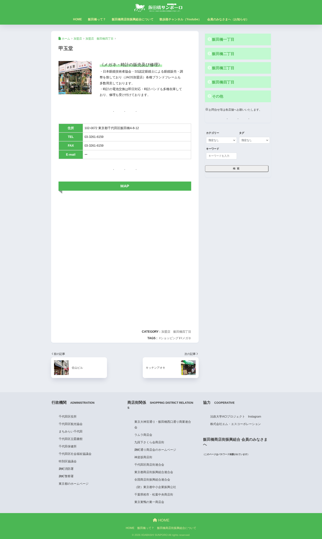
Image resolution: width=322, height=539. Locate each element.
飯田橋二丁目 (223, 54)
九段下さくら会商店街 (149, 442)
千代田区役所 (68, 416)
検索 (237, 168)
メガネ (186, 338)
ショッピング (170, 338)
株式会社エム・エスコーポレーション (235, 424)
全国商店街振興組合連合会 (152, 479)
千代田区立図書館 (71, 438)
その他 (217, 96)
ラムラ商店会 (143, 434)
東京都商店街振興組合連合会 (153, 472)
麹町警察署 (66, 476)
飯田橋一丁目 (223, 39)
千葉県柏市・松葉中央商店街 (153, 494)
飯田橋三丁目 (223, 68)
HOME (77, 19)
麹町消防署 (66, 468)
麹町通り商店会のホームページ (155, 449)
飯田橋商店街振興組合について (133, 19)
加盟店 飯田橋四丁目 (176, 331)
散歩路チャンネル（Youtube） (180, 19)
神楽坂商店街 (143, 457)
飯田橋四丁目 (223, 82)
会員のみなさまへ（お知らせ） (228, 19)
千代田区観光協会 (71, 424)
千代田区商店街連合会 (149, 464)
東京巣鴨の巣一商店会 (149, 502)
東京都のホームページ (74, 483)
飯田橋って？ (97, 19)
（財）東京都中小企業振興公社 (155, 487)
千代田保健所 (68, 446)
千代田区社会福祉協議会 (75, 453)
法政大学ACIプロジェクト (227, 416)
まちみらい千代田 (71, 431)
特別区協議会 (68, 461)
